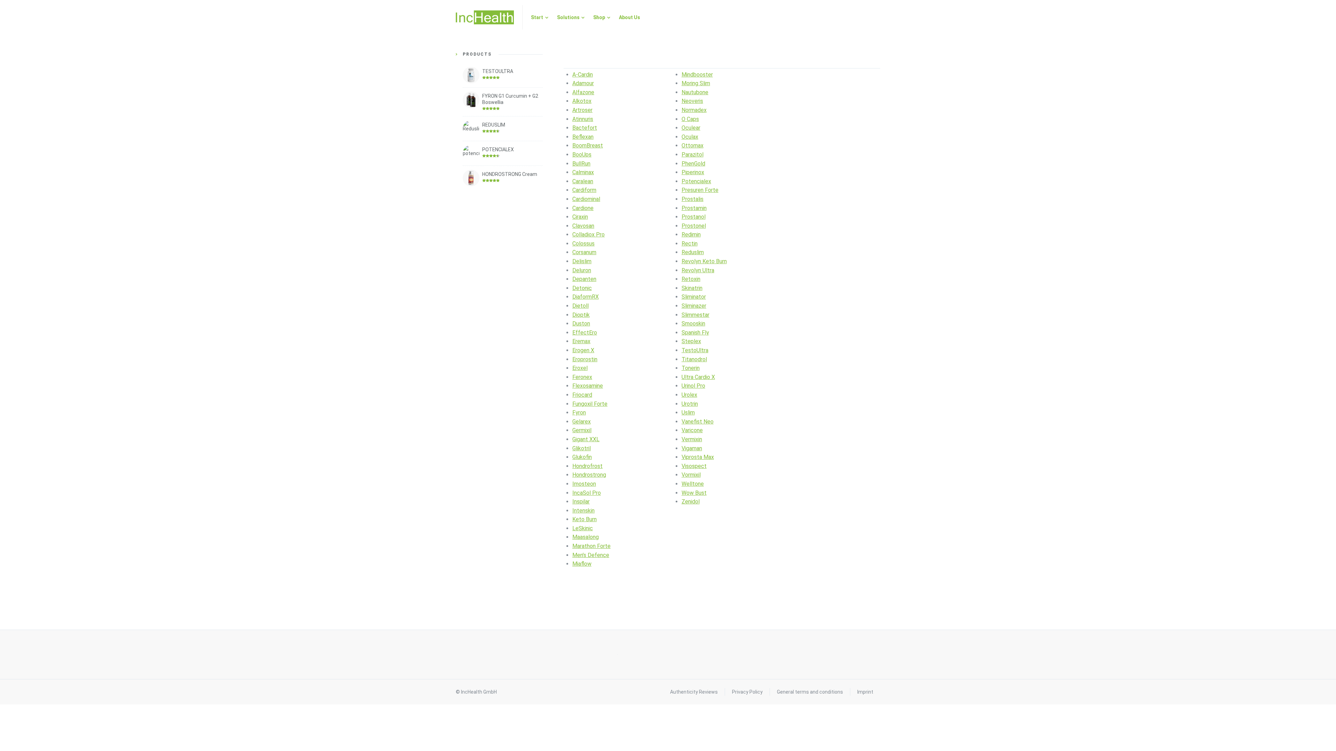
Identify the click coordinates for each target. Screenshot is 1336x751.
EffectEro (584, 332)
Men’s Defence (590, 555)
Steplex (691, 341)
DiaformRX (585, 296)
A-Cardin (582, 74)
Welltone (693, 484)
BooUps (581, 154)
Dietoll (580, 305)
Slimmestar (695, 315)
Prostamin (694, 208)
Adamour (583, 83)
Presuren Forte (700, 190)
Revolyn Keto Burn (704, 261)
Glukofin (582, 457)
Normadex (694, 110)
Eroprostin (584, 359)
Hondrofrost (587, 466)
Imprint (865, 692)
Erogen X (583, 350)
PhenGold (693, 163)
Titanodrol (694, 359)
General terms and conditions (810, 692)
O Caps (690, 119)
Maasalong (585, 537)
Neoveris (692, 101)
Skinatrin (692, 288)
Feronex (582, 377)
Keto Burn (584, 519)
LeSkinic (582, 528)
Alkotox (581, 101)
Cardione (583, 208)
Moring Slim (696, 83)
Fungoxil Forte (589, 404)
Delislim (581, 261)
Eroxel (580, 368)
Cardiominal (586, 199)
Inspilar (581, 501)
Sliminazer (694, 305)
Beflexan (583, 137)
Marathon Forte (591, 546)
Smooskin (693, 323)
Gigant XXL (585, 439)
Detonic (582, 288)
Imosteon (584, 484)
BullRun (581, 163)
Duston (581, 323)
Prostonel (694, 226)
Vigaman (692, 448)
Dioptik (581, 315)
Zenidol (691, 501)
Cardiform (584, 190)
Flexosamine (587, 385)
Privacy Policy (747, 692)
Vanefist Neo (698, 421)
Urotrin (690, 404)
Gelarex (581, 421)
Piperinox (693, 172)
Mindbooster (697, 74)
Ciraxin (580, 216)
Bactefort (584, 127)
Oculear (691, 127)
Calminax (583, 172)
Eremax (581, 341)
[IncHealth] (485, 17)
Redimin (691, 234)
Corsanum (584, 252)
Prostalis (692, 199)
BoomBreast (587, 145)
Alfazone (583, 92)
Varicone (692, 430)
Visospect (694, 466)
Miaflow (581, 563)
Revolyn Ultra (698, 270)
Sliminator (694, 296)
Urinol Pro (693, 385)
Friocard (582, 394)
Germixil (581, 430)
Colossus (583, 243)
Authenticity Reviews (694, 692)
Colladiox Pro (588, 234)
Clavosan (583, 226)
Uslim (688, 412)
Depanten (584, 279)
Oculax (690, 137)
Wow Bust (694, 493)
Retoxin (691, 279)
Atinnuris (582, 119)
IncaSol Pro (586, 493)
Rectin (690, 243)
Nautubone (695, 92)
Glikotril (581, 448)
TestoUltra (695, 350)
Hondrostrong (589, 474)
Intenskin (583, 510)
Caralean (582, 181)
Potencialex (696, 181)
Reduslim (693, 252)
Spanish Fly (695, 332)
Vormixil (691, 474)
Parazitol (692, 154)
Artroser (582, 110)
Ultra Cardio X (698, 377)
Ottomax (692, 145)
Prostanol (694, 216)
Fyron (579, 412)
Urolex (689, 394)
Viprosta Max (698, 457)
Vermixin (692, 439)
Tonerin (691, 368)
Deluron (581, 270)
